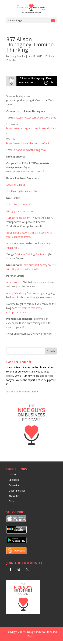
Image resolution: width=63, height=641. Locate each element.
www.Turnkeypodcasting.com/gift (25, 171)
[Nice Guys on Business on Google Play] (16, 542)
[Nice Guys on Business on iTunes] (16, 521)
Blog (11, 501)
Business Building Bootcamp (31, 254)
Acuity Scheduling (16, 293)
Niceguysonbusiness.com (20, 211)
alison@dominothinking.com (30, 150)
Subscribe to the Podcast (20, 204)
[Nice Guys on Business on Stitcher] (16, 532)
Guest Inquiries (17, 490)
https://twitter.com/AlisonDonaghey (36, 117)
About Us (14, 496)
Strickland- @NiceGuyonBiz (21, 191)
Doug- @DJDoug (15, 184)
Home (12, 474)
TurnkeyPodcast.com (18, 217)
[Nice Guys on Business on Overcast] (16, 553)
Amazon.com (13, 282)
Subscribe (14, 485)
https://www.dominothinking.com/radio (28, 143)
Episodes (14, 479)
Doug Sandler (17, 56)
